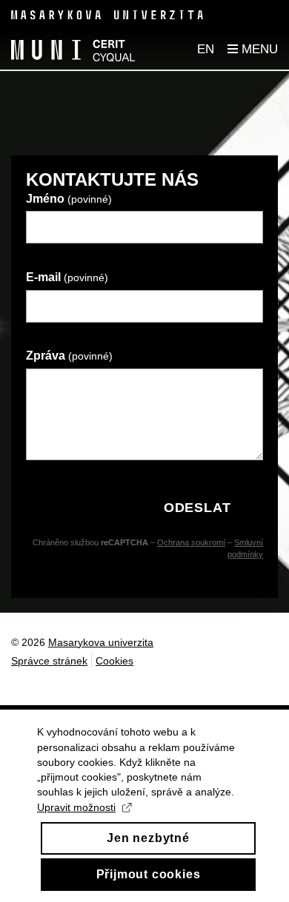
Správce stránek (49, 661)
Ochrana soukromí (191, 542)
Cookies (114, 661)
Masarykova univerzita (100, 642)
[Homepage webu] (73, 50)
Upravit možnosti (76, 807)
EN (205, 49)
